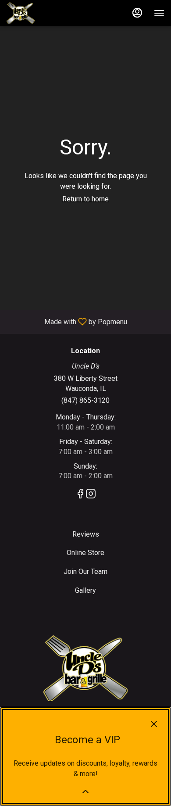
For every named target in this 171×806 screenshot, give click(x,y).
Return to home (85, 199)
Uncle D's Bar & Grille (85, 668)
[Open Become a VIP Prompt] (85, 791)
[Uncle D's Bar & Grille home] (46, 13)
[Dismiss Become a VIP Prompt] (153, 723)
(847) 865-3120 (85, 400)
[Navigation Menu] (159, 13)
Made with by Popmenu (67, 321)
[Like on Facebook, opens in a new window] (80, 495)
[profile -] (137, 12)
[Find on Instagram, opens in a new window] (91, 495)
